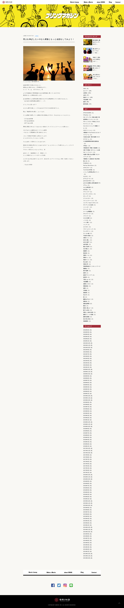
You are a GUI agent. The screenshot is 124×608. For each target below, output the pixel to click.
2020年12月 (86, 369)
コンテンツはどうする (89, 202)
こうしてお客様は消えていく (91, 172)
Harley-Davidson (88, 165)
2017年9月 (86, 455)
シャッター (86, 207)
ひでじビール (87, 178)
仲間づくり (86, 237)
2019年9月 (86, 402)
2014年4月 (86, 545)
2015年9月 (86, 507)
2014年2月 (86, 549)
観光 (84, 305)
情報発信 (85, 286)
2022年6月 (86, 330)
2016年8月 (86, 483)
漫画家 (85, 292)
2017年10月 (86, 452)
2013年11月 (86, 555)
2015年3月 (86, 520)
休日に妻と (86, 240)
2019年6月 (86, 409)
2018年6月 (86, 435)
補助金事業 (86, 303)
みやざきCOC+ (87, 180)
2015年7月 (86, 512)
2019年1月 (86, 420)
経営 (84, 101)
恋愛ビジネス (87, 283)
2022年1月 (86, 341)
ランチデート (87, 231)
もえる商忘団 (87, 187)
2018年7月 (86, 433)
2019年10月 (86, 400)
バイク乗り (86, 222)
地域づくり (86, 97)
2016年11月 (86, 477)
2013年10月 (86, 558)
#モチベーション (88, 130)
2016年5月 (86, 490)
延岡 (84, 273)
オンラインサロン (88, 194)
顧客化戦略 (86, 316)
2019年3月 (86, 415)
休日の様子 (86, 242)
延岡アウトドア (87, 275)
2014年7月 (86, 538)
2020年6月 (86, 382)
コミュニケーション (88, 200)
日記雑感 (85, 99)
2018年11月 (86, 424)
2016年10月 (86, 479)
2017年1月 (86, 472)
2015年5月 (86, 516)
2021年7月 (86, 354)
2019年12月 (86, 395)
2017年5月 (86, 463)
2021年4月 (86, 360)
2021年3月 (86, 363)
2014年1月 (86, 551)
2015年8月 (86, 509)
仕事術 (36, 36)
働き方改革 (86, 246)
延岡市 (85, 277)
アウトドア (86, 191)
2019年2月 (86, 417)
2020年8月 (86, 378)
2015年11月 (86, 503)
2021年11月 (86, 345)
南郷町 (85, 251)
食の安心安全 (87, 319)
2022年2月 (86, 338)
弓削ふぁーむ (87, 279)
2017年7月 (86, 459)
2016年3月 (86, 494)
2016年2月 (86, 496)
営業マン (85, 257)
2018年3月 (86, 441)
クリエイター (87, 198)
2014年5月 (86, 542)
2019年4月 (86, 413)
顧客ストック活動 (88, 314)
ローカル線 (86, 233)
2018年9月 (86, 428)
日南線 (85, 290)
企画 (84, 95)
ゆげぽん (85, 189)
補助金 (85, 301)
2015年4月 (86, 518)
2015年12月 (86, 501)
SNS (84, 88)
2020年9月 (86, 376)
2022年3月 (86, 336)
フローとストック (88, 229)
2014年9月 (86, 534)
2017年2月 (86, 470)
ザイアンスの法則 (88, 205)
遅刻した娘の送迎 (88, 312)
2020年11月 (86, 371)
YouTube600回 (87, 169)
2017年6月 (86, 461)
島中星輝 (85, 270)
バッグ (85, 224)
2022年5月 (86, 332)
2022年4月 (86, 334)
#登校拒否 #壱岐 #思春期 (90, 148)
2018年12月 (86, 422)
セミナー (85, 90)
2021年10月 (86, 347)
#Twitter (85, 115)
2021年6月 (86, 356)
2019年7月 (86, 406)
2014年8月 (86, 536)
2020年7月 (86, 380)
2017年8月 (86, 457)
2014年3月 (86, 547)
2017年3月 (86, 468)
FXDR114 (86, 163)
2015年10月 (86, 505)
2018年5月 (86, 437)
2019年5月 (86, 411)
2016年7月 (86, 485)
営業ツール (86, 255)
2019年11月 (86, 398)
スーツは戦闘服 (87, 211)
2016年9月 (86, 481)
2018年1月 (86, 446)
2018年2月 (86, 444)
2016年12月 (86, 474)
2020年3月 (86, 389)
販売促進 (85, 104)
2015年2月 (86, 523)
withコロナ (86, 167)
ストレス (85, 209)
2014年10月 (86, 531)
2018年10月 (86, 426)
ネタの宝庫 (86, 218)
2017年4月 (86, 466)
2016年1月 (86, 498)
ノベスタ (85, 220)
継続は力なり (87, 299)
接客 (84, 288)
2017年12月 (86, 448)
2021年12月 (86, 343)
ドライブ (85, 215)
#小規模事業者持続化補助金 (91, 141)
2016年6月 (86, 487)
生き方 (85, 294)
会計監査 (85, 244)
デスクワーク (87, 213)
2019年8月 (86, 404)
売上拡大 (85, 262)
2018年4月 (86, 439)
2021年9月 (86, 349)
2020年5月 (86, 384)
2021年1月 (86, 367)
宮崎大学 (85, 264)
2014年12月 (86, 527)
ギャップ (85, 196)
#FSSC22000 (87, 112)
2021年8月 (86, 352)
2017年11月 (86, 450)
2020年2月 (86, 391)
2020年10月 (86, 373)
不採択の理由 (87, 235)
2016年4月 (86, 492)
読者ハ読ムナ (87, 308)
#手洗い (85, 145)
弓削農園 (85, 281)
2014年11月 (86, 529)
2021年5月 (86, 358)
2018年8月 (86, 430)
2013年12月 (86, 553)
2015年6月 (86, 514)
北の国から (86, 248)
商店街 (85, 253)
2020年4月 (86, 387)
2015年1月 (86, 525)
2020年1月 (86, 393)
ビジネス (85, 226)
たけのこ (85, 176)
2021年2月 (86, 365)
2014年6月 (86, 540)
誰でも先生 (86, 310)
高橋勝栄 (85, 321)
